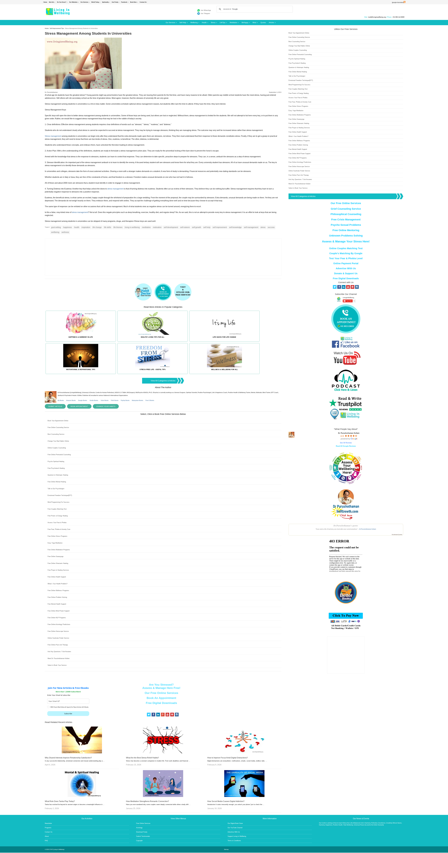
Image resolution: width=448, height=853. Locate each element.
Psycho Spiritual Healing (56, 461)
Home (45, 2)
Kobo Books (104, 400)
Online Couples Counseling (57, 448)
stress (263, 227)
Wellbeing (194, 22)
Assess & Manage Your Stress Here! (346, 241)
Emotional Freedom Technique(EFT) (60, 495)
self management (251, 227)
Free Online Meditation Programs (59, 550)
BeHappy (245, 22)
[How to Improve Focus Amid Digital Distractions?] (244, 753)
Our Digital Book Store (235, 823)
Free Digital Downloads (161, 703)
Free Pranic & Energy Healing (58, 516)
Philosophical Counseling (346, 214)
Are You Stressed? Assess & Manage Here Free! (161, 686)
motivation (157, 227)
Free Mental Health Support (57, 604)
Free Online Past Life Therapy (58, 645)
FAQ (46, 840)
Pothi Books (114, 400)
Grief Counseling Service (346, 208)
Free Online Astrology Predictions (59, 624)
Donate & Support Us (345, 273)
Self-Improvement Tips (57, 28)
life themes (117, 227)
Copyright (139, 840)
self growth (196, 227)
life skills (107, 227)
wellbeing (55, 232)
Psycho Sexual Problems (346, 224)
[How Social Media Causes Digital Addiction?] (244, 796)
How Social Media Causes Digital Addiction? (225, 801)
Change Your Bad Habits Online (58, 441)
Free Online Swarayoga (55, 556)
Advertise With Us (346, 268)
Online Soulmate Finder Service (58, 638)
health (76, 227)
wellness (65, 232)
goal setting (56, 227)
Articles (271, 22)
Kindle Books (94, 400)
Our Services (84, 2)
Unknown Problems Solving (346, 235)
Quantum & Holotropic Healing (58, 475)
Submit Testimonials (143, 836)
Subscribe (68, 713)
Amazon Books (71, 400)
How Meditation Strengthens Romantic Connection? (147, 801)
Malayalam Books (137, 400)
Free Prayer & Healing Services (58, 570)
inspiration (86, 227)
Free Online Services (143, 823)
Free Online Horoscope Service (58, 631)
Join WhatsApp (206, 10)
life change (97, 227)
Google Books (82, 400)
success (271, 227)
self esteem (185, 227)
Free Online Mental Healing (57, 482)
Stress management (53, 136)
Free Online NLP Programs (57, 618)
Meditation (233, 22)
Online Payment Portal (345, 263)
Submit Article (55, 406)
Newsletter (48, 823)
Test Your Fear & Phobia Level (346, 258)
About (47, 836)
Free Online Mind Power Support (59, 611)
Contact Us (143, 2)
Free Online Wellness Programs (58, 590)
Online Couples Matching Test (346, 248)
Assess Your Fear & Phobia (57, 522)
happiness (67, 227)
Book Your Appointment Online (58, 421)
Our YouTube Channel (235, 828)
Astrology (139, 828)
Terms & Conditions (234, 840)
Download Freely (141, 832)
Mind (254, 22)
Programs (48, 828)
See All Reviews (346, 442)
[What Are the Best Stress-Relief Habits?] (163, 753)
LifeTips (222, 22)
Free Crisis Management (345, 219)
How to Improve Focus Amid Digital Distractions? (227, 758)
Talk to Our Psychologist (56, 488)
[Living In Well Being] (58, 13)
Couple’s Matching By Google (345, 253)
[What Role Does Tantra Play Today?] (82, 796)
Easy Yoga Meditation (55, 543)
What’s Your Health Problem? (57, 584)
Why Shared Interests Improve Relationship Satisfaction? (68, 758)
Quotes (263, 22)
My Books (61, 400)
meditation (146, 227)
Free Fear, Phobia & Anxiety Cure (59, 529)
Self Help (182, 22)
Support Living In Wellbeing (237, 836)
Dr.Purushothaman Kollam (367, 529)
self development (171, 227)
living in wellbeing (132, 227)
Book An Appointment (161, 698)
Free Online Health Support (57, 577)
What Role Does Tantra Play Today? (60, 801)
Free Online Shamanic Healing (58, 563)
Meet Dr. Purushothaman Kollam (59, 658)
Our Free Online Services (161, 692)
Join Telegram (205, 13)
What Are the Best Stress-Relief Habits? (142, 758)
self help (206, 227)
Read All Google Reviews (346, 446)
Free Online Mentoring (345, 230)
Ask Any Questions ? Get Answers (59, 651)
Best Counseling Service (56, 434)
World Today (95, 2)
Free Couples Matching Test (57, 509)
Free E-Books (149, 400)
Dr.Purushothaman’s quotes (346, 525)
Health (204, 22)
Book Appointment (79, 406)
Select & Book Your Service (57, 665)
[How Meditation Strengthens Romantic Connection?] (163, 796)
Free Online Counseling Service (58, 427)
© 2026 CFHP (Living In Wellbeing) (54, 849)
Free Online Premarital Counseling (59, 454)
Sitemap (226, 849)
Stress (213, 22)
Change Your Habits (105, 406)
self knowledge (235, 227)
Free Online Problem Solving (57, 597)
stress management (115, 189)
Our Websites (73, 2)
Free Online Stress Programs (57, 536)
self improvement (220, 227)
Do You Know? (61, 2)
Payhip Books (125, 400)
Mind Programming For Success (58, 502)
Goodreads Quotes (397, 534)
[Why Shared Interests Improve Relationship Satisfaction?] (82, 753)
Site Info (51, 2)
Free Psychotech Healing (56, 468)
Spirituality (105, 2)
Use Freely (115, 2)
